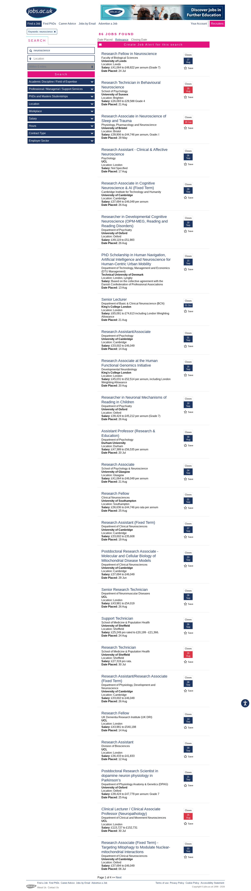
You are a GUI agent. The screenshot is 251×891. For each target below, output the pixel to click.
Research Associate (117, 464)
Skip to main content (13, 3)
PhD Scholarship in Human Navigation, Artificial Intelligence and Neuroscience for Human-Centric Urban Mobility (136, 259)
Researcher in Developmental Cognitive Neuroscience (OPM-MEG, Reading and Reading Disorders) (134, 221)
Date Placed (105, 39)
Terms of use (162, 883)
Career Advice (67, 23)
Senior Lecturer (114, 299)
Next (118, 877)
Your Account (199, 23)
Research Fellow (115, 493)
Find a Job (33, 23)
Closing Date (139, 39)
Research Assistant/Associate (126, 332)
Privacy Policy (177, 883)
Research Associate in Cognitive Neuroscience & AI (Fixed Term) (128, 185)
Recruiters (217, 23)
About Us (41, 887)
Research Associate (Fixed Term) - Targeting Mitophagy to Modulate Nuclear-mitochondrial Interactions (135, 847)
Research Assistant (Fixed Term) (128, 522)
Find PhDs (49, 23)
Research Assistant (117, 742)
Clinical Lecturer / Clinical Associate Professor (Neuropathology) (130, 811)
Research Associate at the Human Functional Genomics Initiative (129, 363)
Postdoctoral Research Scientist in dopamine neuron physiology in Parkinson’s (129, 775)
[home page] (41, 12)
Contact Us (53, 887)
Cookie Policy (192, 883)
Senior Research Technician (124, 589)
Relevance (121, 39)
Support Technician (117, 618)
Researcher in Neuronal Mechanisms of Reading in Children (133, 399)
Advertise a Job (108, 23)
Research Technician (118, 647)
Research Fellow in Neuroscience (129, 54)
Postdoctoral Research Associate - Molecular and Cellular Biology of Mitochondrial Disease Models (129, 556)
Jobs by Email (87, 23)
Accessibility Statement (212, 883)
